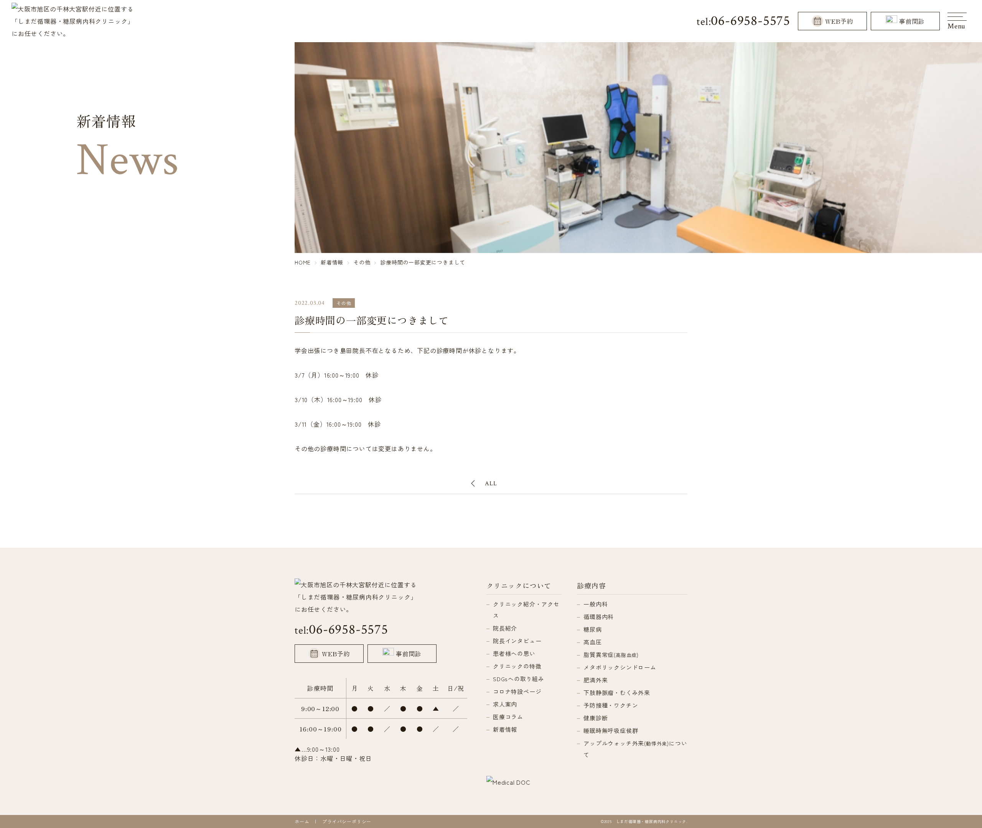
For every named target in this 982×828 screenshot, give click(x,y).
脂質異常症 (611, 655)
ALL (491, 484)
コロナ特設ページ (517, 691)
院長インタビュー (517, 641)
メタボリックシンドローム (619, 667)
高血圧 (592, 642)
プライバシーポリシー (346, 821)
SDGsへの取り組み (518, 679)
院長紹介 (505, 628)
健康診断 (595, 718)
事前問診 (912, 21)
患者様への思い (514, 653)
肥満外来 (595, 680)
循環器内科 (598, 617)
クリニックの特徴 (517, 666)
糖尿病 (592, 629)
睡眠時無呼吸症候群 (610, 730)
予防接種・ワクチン (610, 705)
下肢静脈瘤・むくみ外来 (616, 692)
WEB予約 (839, 21)
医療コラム (508, 717)
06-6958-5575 (750, 21)
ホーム (302, 821)
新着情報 (505, 729)
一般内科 (595, 604)
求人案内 (505, 704)
